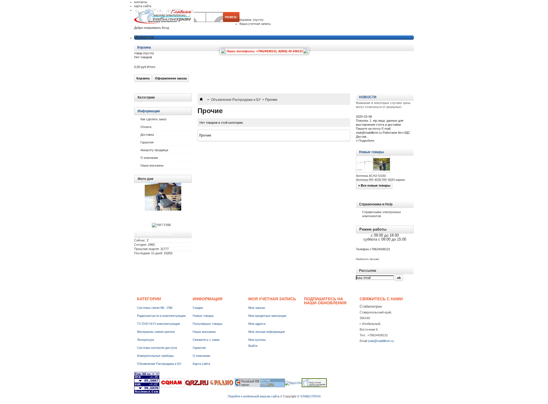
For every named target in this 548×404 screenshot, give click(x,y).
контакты (140, 2)
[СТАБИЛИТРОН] (164, 16)
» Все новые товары (374, 185)
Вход (165, 27)
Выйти (252, 345)
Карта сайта (201, 363)
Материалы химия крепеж (156, 331)
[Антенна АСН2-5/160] (364, 165)
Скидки (198, 307)
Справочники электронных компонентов (381, 214)
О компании (149, 157)
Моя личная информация (266, 331)
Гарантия (147, 142)
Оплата (145, 127)
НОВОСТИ (367, 97)
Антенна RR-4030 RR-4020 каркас (380, 179)
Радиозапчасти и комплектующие (161, 315)
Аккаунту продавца (154, 150)
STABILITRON (310, 396)
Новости (144, 37)
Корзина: (251, 19)
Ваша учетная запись (255, 23)
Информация (149, 111)
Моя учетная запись (272, 299)
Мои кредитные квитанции (267, 315)
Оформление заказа (171, 78)
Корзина (144, 47)
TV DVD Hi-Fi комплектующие (158, 323)
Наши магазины (152, 165)
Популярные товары (207, 323)
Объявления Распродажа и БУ (236, 100)
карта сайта (142, 6)
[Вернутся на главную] (201, 100)
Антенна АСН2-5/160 (371, 175)
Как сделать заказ (153, 119)
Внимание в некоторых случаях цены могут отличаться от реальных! (383, 105)
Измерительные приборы (155, 355)
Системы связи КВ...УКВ (154, 307)
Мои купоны (257, 339)
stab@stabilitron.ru (381, 341)
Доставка (147, 134)
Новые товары (371, 152)
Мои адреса (256, 323)
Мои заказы (256, 307)
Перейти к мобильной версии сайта (253, 396)
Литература (145, 339)
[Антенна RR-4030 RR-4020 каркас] (381, 165)
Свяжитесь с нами (206, 339)
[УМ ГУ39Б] (161, 225)
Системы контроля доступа (157, 347)
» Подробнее (365, 140)
